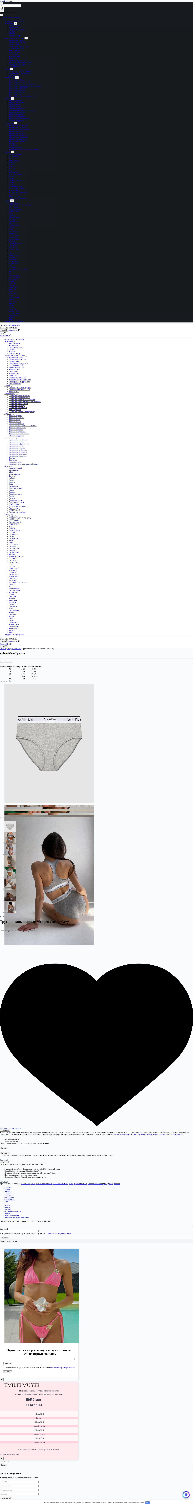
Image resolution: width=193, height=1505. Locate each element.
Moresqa (12, 598)
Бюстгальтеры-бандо (17, 406)
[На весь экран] (3, 1461)
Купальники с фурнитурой (19, 444)
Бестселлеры (14, 470)
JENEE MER (14, 576)
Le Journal (12, 532)
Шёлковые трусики (16, 436)
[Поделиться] (5, 1461)
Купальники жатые (16, 446)
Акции (7, 386)
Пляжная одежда (17, 359)
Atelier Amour (14, 626)
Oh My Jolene (14, 552)
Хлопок (117, 1184)
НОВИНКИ (9, 341)
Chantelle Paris (14, 530)
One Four (12, 614)
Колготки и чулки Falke (20, 380)
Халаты (12, 498)
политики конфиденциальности (59, 1233)
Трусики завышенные (17, 428)
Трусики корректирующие (19, 434)
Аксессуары (13, 508)
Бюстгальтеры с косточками (19, 398)
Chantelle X (13, 622)
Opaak (11, 620)
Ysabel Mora (13, 628)
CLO (11, 542)
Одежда (12, 349)
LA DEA (12, 566)
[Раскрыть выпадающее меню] (11, 386)
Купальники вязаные (17, 448)
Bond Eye (12, 602)
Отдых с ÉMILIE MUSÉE (14, 339)
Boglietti (12, 616)
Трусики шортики (16, 430)
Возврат (7, 1213)
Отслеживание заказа (12, 1211)
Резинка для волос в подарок (20, 388)
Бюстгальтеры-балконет (18, 408)
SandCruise (13, 600)
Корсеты (12, 351)
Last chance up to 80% (44, 1184)
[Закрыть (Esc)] (7, 1461)
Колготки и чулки (16, 488)
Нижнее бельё (14, 343)
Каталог (7, 466)
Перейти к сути (6, 1)
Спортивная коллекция (97, 1184)
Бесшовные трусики (16, 424)
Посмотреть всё (15, 384)
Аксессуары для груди (19, 382)
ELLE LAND (14, 568)
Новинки (8, 1191)
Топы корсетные (15, 410)
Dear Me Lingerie (15, 522)
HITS (33, 1184)
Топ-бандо (13, 460)
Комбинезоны (14, 504)
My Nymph (13, 592)
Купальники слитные (17, 442)
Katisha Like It (14, 562)
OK (147, 1502)
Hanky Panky (14, 538)
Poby (11, 608)
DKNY (11, 536)
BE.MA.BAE (14, 574)
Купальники (13, 345)
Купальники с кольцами (18, 452)
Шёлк (11, 472)
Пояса (13, 372)
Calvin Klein (13, 534)
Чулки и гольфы (15, 353)
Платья (11, 496)
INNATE (12, 584)
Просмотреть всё (15, 468)
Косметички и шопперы (18, 506)
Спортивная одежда (16, 347)
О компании (9, 1197)
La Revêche (13, 606)
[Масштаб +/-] (1, 1461)
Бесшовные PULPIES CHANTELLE (23, 426)
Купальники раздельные (18, 440)
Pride (11, 564)
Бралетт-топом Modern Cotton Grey (127, 1134)
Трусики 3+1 (14, 392)
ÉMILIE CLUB (14, 510)
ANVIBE (12, 580)
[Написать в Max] (186, 1494)
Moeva (11, 612)
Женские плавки (15, 462)
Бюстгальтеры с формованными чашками (25, 402)
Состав (3, 1148)
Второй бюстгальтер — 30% (19, 390)
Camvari (12, 604)
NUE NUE (13, 560)
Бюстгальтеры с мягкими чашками (22, 400)
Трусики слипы (15, 422)
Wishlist (7, 1205)
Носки (11, 490)
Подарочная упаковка (17, 512)
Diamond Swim (14, 590)
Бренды (7, 514)
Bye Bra (12, 630)
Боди (13, 376)
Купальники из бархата (18, 450)
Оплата (3, 1162)
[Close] (2, 1379)
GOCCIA (12, 596)
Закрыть (3, 1465)
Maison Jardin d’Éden (16, 556)
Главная (7, 1187)
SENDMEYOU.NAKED (18, 582)
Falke (11, 632)
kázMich (12, 554)
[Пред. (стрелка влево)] (1, 1463)
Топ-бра (12, 458)
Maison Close (14, 624)
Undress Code (14, 610)
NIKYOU (12, 578)
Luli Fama (12, 572)
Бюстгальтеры (16, 368)
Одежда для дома (17, 378)
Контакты (8, 1195)
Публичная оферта (11, 1215)
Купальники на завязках (18, 454)
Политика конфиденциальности (16, 1217)
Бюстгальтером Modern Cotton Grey (154, 1134)
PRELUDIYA (14, 524)
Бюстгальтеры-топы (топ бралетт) (22, 412)
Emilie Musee (14, 516)
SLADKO (12, 558)
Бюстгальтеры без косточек (19, 396)
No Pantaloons (14, 548)
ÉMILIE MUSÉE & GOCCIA (20, 518)
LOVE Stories (16, 366)
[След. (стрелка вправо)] (3, 1463)
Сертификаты (9, 1199)
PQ (10, 586)
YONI (11, 540)
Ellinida (11, 594)
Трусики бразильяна (16, 418)
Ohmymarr (13, 550)
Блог (6, 1201)
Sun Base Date (14, 588)
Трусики (14, 370)
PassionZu (12, 546)
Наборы (12, 478)
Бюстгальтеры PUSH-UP (18, 404)
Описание (4, 1130)
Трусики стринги (15, 416)
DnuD (11, 618)
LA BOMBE (13, 544)
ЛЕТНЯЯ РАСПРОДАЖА (10, 325)
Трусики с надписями (17, 432)
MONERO (13, 570)
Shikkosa (12, 528)
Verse (11, 526)
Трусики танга (14, 420)
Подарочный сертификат (14, 634)
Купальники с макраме (17, 456)
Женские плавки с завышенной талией (24, 464)
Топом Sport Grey (176, 1134)
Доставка (4, 1153)
